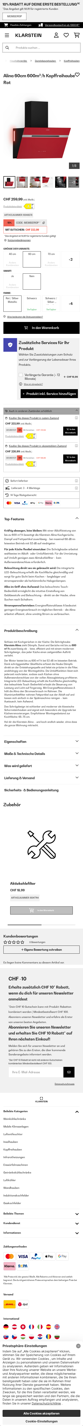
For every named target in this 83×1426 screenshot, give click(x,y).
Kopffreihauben (72, 61)
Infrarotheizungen (14, 1157)
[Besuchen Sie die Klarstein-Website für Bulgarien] (57, 1336)
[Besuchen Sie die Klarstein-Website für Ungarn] (23, 1336)
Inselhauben (10, 1141)
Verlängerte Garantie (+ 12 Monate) (42, 376)
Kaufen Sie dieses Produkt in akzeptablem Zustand (38, 445)
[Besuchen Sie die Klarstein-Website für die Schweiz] (23, 1326)
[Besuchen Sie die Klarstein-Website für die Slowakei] (6, 1336)
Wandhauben (11, 1187)
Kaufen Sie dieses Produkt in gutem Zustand (34, 418)
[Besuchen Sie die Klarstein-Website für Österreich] (14, 1326)
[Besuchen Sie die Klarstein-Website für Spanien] (48, 1326)
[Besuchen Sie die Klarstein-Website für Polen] (31, 1336)
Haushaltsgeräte (18, 61)
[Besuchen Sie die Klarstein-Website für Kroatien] (40, 1336)
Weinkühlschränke (14, 1118)
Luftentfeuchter (13, 1134)
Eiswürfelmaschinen (15, 1164)
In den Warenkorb (45, 328)
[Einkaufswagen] (77, 35)
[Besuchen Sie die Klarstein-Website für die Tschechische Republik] (14, 1336)
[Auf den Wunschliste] (77, 74)
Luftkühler (9, 1180)
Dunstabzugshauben (45, 61)
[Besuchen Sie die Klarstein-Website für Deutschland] (6, 1326)
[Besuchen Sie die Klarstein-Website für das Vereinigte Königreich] (57, 1326)
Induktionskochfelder (16, 1195)
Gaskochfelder (12, 1203)
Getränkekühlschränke (17, 1172)
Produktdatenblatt (12, 206)
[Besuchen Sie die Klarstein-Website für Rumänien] (48, 1336)
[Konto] (56, 35)
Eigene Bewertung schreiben (43, 949)
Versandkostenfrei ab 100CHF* (62, 25)
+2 (71, 259)
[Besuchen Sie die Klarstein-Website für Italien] (40, 1326)
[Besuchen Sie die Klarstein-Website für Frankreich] (31, 1326)
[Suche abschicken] (7, 47)
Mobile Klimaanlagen (16, 1126)
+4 (71, 303)
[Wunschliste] (66, 35)
